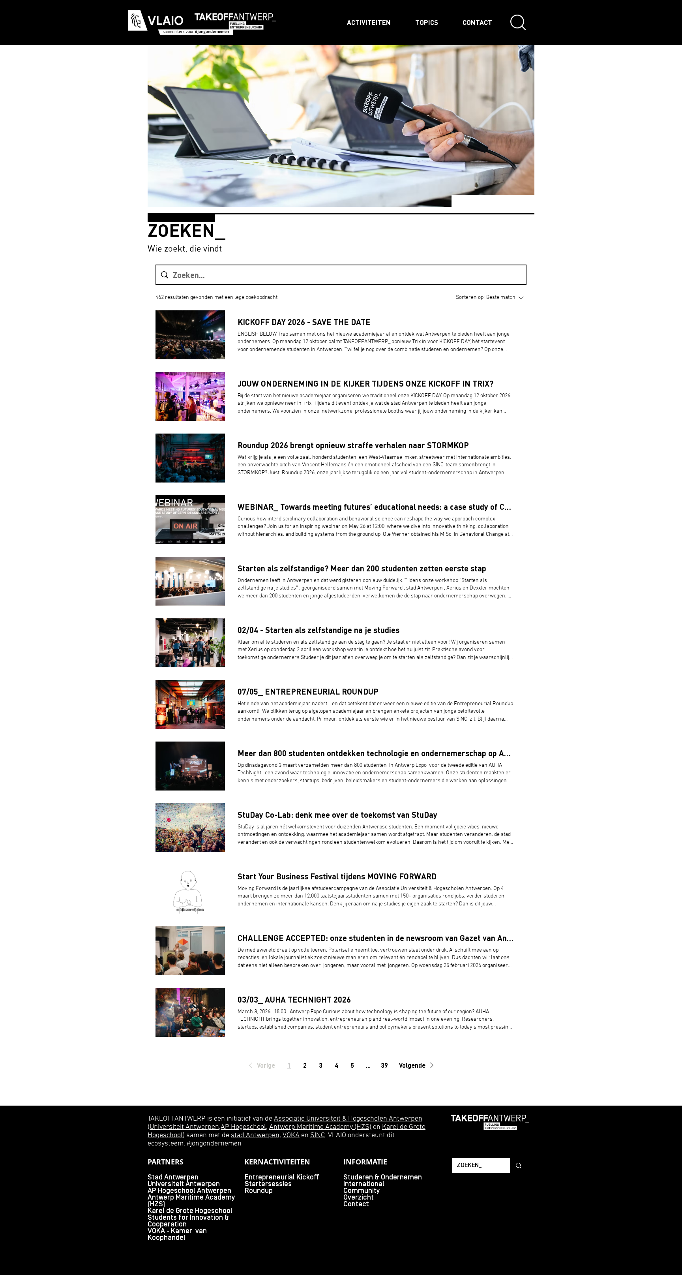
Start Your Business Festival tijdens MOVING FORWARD (337, 876)
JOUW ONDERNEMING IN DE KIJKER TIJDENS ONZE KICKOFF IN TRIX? (365, 383)
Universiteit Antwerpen (184, 1127)
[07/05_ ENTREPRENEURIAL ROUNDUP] (190, 704)
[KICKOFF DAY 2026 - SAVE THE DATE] (190, 334)
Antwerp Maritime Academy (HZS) (320, 1127)
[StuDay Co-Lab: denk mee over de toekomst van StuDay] (190, 827)
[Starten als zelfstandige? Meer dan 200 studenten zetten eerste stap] (190, 581)
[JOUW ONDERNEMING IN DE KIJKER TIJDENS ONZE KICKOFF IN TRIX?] (190, 396)
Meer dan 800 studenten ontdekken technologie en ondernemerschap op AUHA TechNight (376, 753)
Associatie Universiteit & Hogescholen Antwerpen (348, 1119)
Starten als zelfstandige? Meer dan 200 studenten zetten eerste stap (362, 568)
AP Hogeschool (243, 1127)
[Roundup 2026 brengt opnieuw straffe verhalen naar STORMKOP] (190, 458)
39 (384, 1065)
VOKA (291, 1135)
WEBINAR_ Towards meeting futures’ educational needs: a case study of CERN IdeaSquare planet (376, 506)
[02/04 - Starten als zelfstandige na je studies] (190, 642)
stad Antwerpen (255, 1135)
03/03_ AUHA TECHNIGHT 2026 (294, 999)
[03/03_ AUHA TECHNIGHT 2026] (190, 1012)
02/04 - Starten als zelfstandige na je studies (318, 630)
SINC (317, 1135)
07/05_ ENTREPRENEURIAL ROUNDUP (308, 691)
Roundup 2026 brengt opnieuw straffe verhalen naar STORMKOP (353, 445)
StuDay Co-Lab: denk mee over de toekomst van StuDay (337, 814)
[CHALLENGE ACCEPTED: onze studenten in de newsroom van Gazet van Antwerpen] (190, 950)
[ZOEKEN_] (518, 1165)
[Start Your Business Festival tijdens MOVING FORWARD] (190, 889)
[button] (260, 1065)
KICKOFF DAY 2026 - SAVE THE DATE (304, 322)
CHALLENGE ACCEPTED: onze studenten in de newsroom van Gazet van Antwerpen (376, 938)
